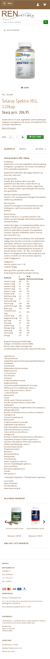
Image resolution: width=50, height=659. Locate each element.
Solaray (9, 95)
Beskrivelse (9, 149)
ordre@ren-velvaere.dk (11, 603)
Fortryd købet (7, 631)
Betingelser (6, 626)
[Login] (38, 4)
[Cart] (45, 4)
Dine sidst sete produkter (16, 543)
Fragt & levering (8, 629)
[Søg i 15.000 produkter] (45, 22)
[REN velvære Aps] (18, 15)
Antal (4, 137)
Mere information (9, 128)
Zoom (26, 88)
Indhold (22, 149)
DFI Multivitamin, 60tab (14, 528)
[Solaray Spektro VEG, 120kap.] (25, 60)
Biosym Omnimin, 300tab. (35, 528)
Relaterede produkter (14, 498)
